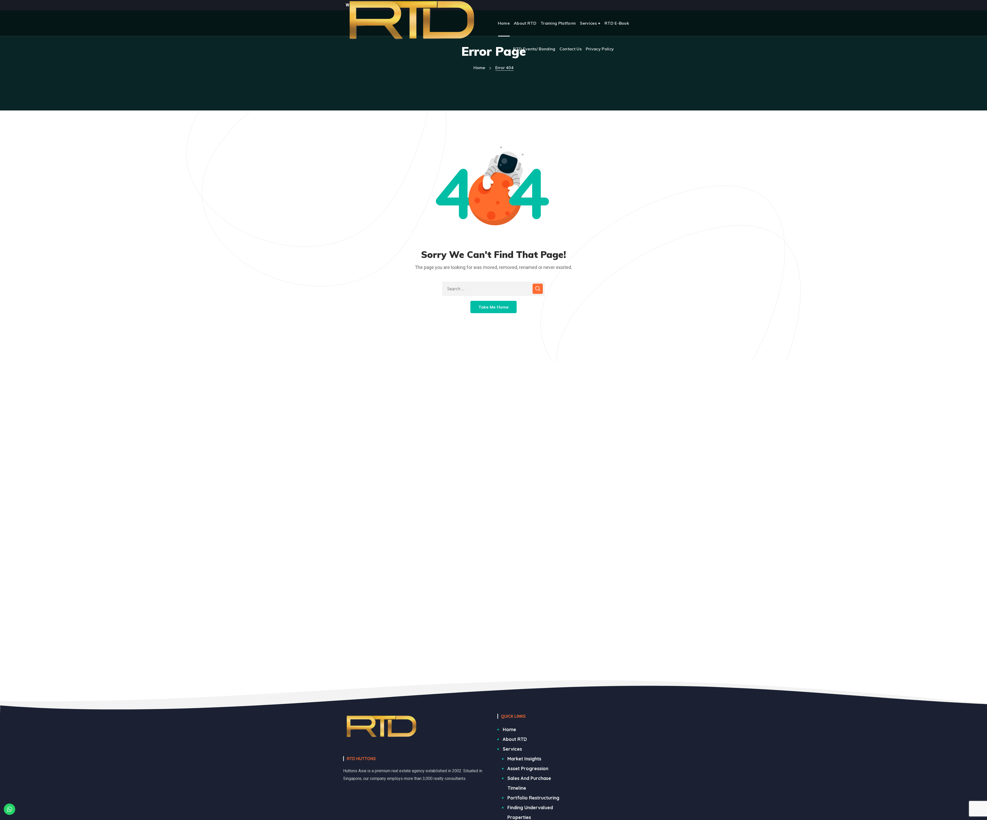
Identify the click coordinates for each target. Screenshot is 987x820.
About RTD (515, 739)
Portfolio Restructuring (533, 798)
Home (479, 67)
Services (512, 749)
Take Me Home (493, 307)
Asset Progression (527, 768)
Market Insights (524, 759)
